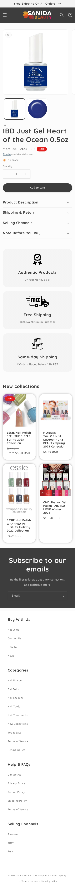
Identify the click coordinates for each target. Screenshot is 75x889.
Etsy (10, 851)
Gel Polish (14, 689)
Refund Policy (16, 792)
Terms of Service (18, 741)
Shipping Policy (17, 801)
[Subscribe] (63, 595)
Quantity (7, 166)
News (11, 656)
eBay (11, 843)
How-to (12, 647)
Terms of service (30, 881)
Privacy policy (59, 875)
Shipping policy (49, 881)
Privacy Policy (16, 783)
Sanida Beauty (23, 875)
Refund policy (16, 750)
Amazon (13, 834)
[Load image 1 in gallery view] (14, 109)
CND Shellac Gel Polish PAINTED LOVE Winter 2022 (54, 507)
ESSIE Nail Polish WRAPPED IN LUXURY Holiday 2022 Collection (19, 525)
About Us (13, 630)
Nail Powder (15, 680)
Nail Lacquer (15, 698)
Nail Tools (14, 707)
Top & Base (15, 733)
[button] (5, 15)
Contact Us (14, 638)
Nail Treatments (18, 715)
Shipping (7, 154)
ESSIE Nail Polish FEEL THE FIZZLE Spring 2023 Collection (19, 438)
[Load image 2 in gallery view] (37, 109)
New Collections (18, 724)
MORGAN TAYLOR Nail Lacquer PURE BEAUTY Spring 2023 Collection (54, 439)
